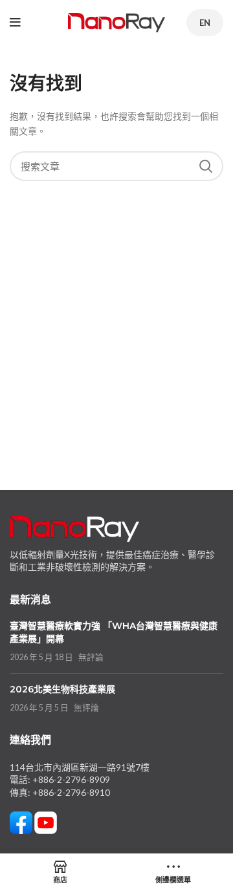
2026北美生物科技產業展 (62, 689)
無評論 (91, 657)
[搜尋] (206, 166)
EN (204, 22)
